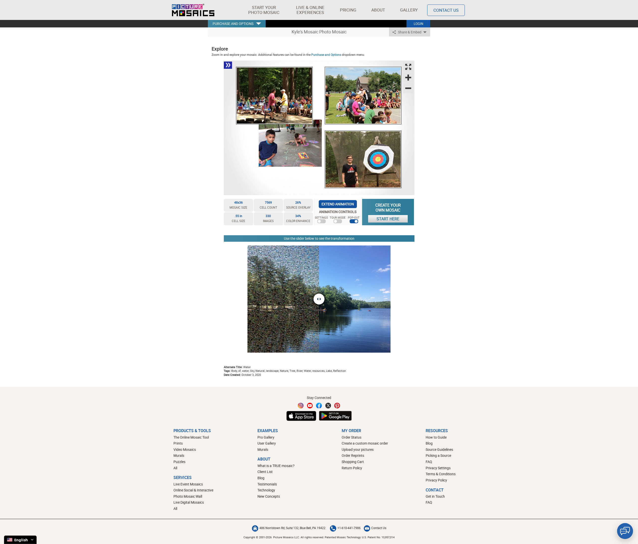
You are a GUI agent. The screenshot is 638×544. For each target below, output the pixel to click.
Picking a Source (438, 455)
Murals (178, 455)
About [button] (378, 10)
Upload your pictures (358, 449)
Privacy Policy (436, 480)
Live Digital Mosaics (188, 502)
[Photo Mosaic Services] (193, 10)
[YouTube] (310, 405)
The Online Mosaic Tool (191, 437)
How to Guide (436, 437)
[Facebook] (319, 405)
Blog (260, 477)
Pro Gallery (265, 437)
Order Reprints (353, 455)
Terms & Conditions (441, 473)
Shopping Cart (353, 461)
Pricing (348, 10)
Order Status (351, 437)
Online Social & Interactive (193, 490)
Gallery (409, 10)
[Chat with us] (625, 531)
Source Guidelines (439, 449)
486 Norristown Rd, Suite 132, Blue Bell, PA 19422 (292, 528)
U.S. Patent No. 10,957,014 (378, 537)
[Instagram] (301, 405)
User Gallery (266, 443)
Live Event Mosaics (188, 484)
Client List (265, 471)
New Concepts (268, 496)
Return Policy (352, 468)
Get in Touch (435, 496)
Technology (266, 490)
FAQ (429, 461)
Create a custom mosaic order (365, 443)
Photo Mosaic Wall (187, 496)
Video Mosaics (184, 449)
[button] (263, 10)
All (175, 468)
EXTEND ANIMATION (337, 204)
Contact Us (446, 10)
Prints (178, 443)
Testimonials (267, 484)
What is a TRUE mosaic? (276, 465)
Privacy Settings (438, 468)
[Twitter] (328, 405)
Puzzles (179, 461)
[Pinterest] (337, 405)
